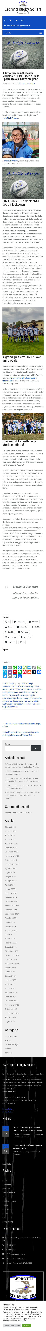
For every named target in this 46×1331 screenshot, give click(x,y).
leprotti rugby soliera (17, 689)
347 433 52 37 (10, 1245)
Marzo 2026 (10, 839)
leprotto (30, 689)
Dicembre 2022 (11, 1000)
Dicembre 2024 (11, 901)
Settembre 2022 (12, 1013)
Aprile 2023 (10, 984)
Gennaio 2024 (11, 947)
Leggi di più (6, 1164)
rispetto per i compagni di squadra (26, 698)
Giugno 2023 (10, 976)
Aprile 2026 (10, 835)
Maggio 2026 (10, 831)
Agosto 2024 (10, 918)
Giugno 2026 (10, 827)
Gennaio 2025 (11, 897)
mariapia (38, 689)
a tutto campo (8, 683)
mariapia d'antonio (10, 692)
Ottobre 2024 (11, 909)
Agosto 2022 (10, 1017)
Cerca (7, 744)
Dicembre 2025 (11, 852)
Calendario (6, 1184)
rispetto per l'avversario (12, 701)
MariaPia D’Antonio (10, 118)
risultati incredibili (31, 701)
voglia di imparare (9, 706)
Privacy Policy (7, 1109)
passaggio (30, 695)
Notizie (5, 1213)
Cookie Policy (7, 1112)
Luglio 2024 (10, 922)
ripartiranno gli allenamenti (22, 378)
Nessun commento (27, 83)
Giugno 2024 (10, 926)
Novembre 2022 (12, 1005)
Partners (5, 1217)
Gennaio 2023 (11, 996)
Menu (8, 32)
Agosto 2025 (10, 868)
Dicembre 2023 (11, 951)
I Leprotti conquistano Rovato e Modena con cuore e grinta (27, 1146)
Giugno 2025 (10, 876)
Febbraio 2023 (11, 992)
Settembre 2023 (12, 963)
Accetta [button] (26, 1325)
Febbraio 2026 (11, 843)
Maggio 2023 (10, 980)
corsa (4, 689)
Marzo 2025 (10, 889)
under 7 (29, 704)
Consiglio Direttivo (9, 1201)
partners (8, 1053)
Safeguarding (7, 1222)
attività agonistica (31, 686)
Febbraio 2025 (11, 893)
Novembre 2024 (12, 905)
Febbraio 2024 (11, 943)
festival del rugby (12, 1044)
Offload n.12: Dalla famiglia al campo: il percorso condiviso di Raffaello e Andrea (27, 1129)
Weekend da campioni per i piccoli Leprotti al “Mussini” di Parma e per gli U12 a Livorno (22, 795)
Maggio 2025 (10, 880)
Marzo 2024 (10, 938)
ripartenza (6, 698)
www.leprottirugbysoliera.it (16, 1258)
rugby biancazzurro (16, 704)
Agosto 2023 (10, 967)
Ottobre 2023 (11, 959)
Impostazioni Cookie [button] (12, 1325)
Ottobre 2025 (11, 860)
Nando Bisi (8, 381)
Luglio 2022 (10, 1021)
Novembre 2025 (12, 856)
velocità (36, 704)
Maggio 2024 (10, 930)
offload (8, 1048)
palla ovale (20, 695)
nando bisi (23, 692)
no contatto (33, 692)
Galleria (5, 1197)
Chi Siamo (6, 1188)
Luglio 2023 (10, 971)
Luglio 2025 (10, 872)
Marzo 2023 (10, 988)
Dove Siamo (6, 1209)
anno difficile (18, 686)
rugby (4, 704)
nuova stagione (8, 695)
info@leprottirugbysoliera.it (18, 25)
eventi (7, 1040)
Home (4, 1180)
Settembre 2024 (12, 914)
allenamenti (7, 686)
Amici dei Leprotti (8, 1193)
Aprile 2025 (10, 885)
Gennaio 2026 (11, 847)
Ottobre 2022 (11, 1009)
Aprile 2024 (10, 934)
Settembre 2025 (12, 864)
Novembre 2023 (12, 955)
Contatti (5, 1205)
